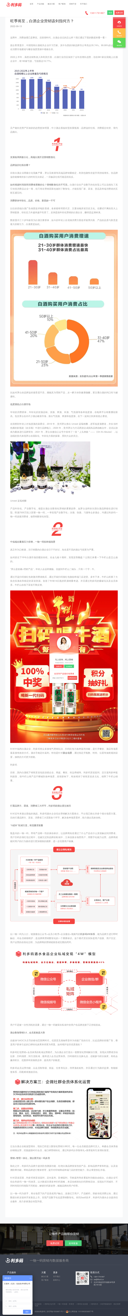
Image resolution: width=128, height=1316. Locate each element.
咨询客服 (69, 666)
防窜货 (71, 1304)
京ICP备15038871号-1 (55, 1311)
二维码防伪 (93, 1304)
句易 (36, 1305)
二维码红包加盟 (82, 1304)
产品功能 (40, 3)
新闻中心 (56, 1280)
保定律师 (116, 1304)
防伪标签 (38, 1304)
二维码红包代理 (49, 1304)
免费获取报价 (72, 678)
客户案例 (62, 3)
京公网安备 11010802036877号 (80, 1311)
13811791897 (97, 12)
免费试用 (59, 666)
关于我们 (83, 3)
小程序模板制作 (106, 1304)
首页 (31, 3)
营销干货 (72, 3)
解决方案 (51, 3)
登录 (110, 12)
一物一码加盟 (62, 1304)
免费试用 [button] (119, 12)
